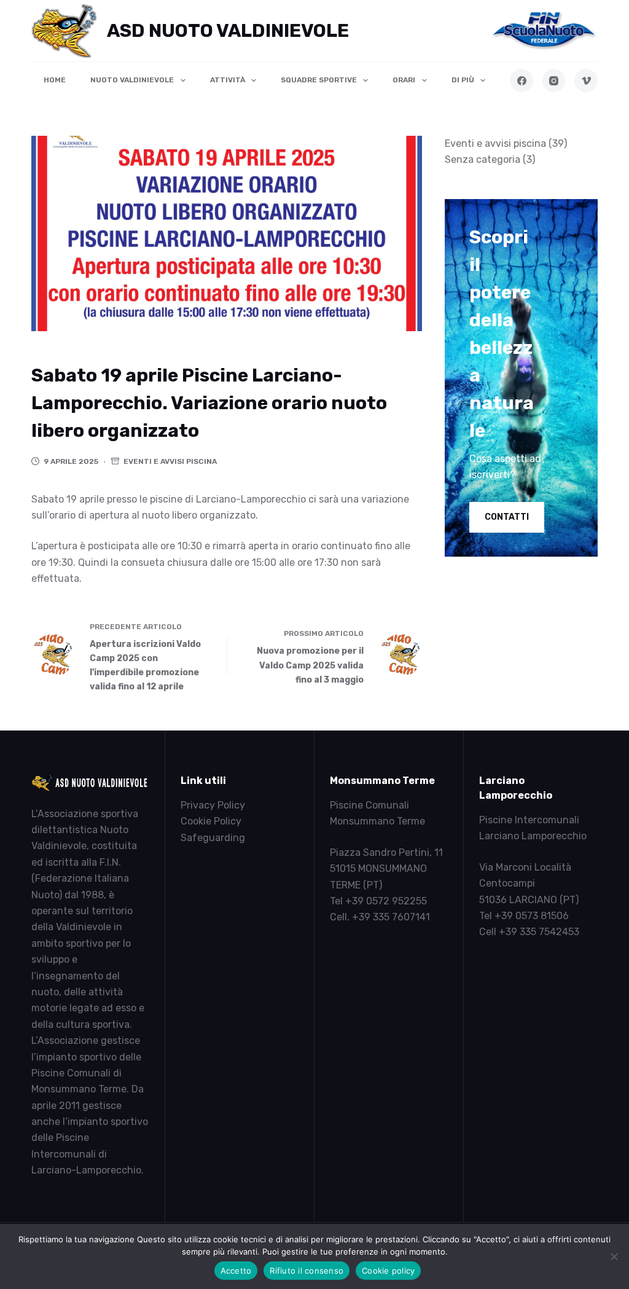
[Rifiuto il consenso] (614, 1256)
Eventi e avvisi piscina (170, 461)
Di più (462, 80)
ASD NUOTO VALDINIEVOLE (228, 31)
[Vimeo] (586, 80)
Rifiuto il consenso (306, 1270)
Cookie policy (388, 1270)
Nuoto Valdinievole (132, 80)
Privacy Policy (213, 805)
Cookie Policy (211, 821)
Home (55, 80)
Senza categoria (482, 159)
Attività (227, 80)
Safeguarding (213, 838)
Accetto (236, 1270)
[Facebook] (521, 80)
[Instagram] (554, 80)
